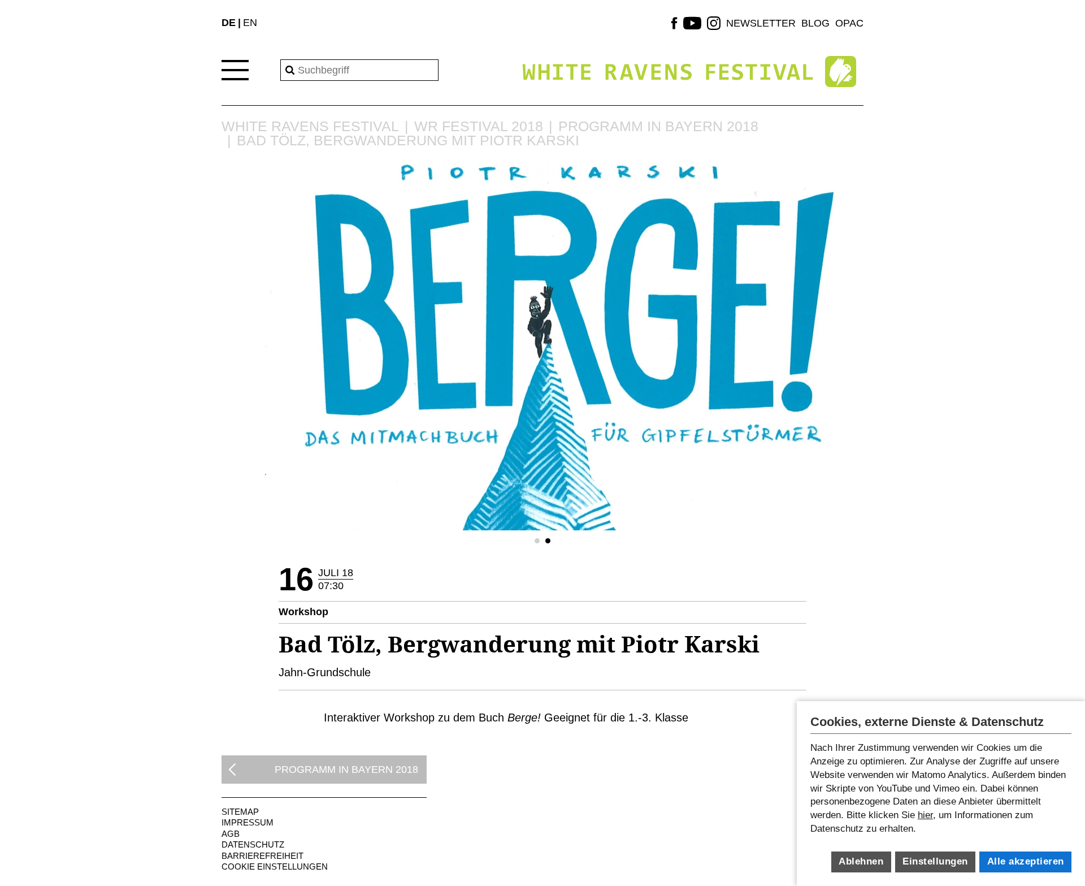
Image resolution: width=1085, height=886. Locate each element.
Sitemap (240, 811)
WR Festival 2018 (478, 126)
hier (925, 815)
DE (229, 22)
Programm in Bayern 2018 (658, 126)
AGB (231, 834)
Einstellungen (935, 861)
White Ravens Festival (310, 126)
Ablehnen (861, 861)
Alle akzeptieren (1025, 861)
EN (250, 22)
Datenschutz (253, 844)
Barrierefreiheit (262, 856)
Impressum (248, 822)
